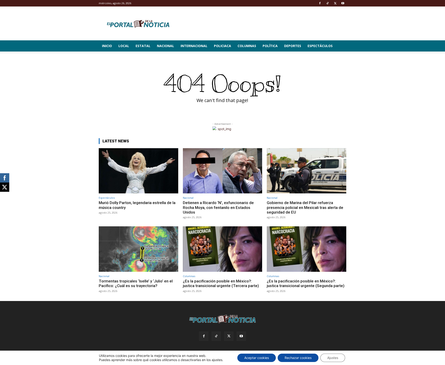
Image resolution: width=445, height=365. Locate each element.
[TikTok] (327, 3)
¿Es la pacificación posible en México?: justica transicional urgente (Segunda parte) (305, 283)
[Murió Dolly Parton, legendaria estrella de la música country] (138, 170)
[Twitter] (335, 3)
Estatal (143, 46)
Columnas (247, 46)
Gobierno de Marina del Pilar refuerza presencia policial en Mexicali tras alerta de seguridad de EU (305, 207)
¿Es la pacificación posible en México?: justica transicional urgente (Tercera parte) (221, 283)
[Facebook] (319, 3)
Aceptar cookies (256, 358)
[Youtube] (342, 3)
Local (123, 46)
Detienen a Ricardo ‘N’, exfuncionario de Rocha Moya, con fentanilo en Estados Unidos (218, 207)
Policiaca (222, 46)
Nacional (165, 46)
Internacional (194, 46)
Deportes (292, 46)
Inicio (107, 46)
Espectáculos (320, 46)
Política (270, 46)
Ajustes (332, 358)
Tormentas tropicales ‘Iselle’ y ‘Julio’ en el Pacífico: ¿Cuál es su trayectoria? (136, 283)
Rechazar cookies (298, 358)
